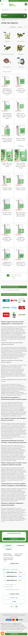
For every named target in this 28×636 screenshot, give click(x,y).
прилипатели (11, 409)
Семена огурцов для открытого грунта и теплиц (8, 559)
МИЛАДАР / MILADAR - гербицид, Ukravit (20, 239)
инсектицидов (9, 365)
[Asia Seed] (14, 300)
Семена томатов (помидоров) (18, 554)
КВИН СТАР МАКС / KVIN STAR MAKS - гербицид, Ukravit (21, 214)
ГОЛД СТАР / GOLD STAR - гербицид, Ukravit (7, 165)
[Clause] (21, 314)
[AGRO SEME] (6, 300)
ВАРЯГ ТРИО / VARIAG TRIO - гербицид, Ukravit (21, 115)
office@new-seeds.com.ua (13, 589)
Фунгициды (3, 384)
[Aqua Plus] (6, 307)
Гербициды (3, 347)
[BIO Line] (21, 300)
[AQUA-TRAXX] (6, 314)
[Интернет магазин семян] (12, 5)
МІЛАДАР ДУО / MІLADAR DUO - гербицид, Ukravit (7, 264)
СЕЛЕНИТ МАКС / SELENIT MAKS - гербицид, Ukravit (21, 264)
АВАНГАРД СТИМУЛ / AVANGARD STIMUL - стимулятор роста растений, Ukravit (7, 92)
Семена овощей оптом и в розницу (8, 554)
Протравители (4, 402)
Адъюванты (17, 406)
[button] (3, 76)
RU (16, 606)
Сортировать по (13, 27)
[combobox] (14, 9)
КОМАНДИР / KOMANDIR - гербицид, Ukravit (7, 239)
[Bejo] (14, 314)
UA (11, 606)
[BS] (21, 307)
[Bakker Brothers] (14, 307)
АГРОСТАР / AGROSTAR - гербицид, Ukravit (21, 90)
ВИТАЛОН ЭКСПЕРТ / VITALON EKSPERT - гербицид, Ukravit (7, 140)
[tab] (8, 545)
